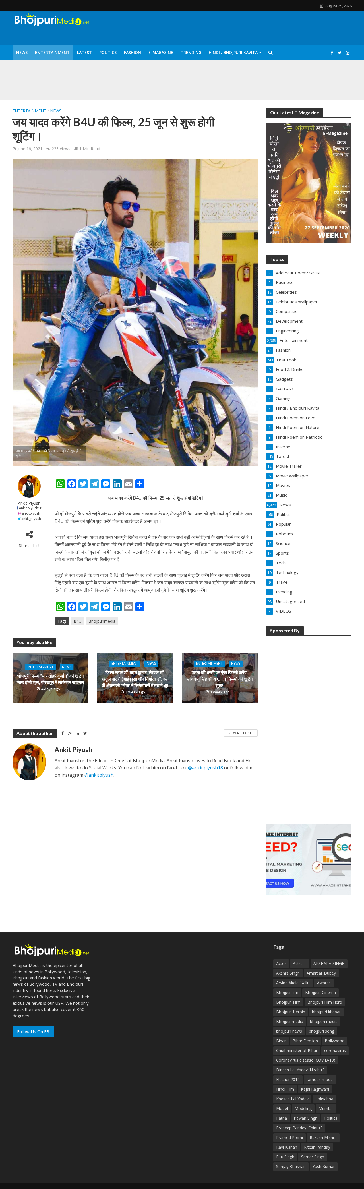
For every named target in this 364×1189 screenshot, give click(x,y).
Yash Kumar (324, 1166)
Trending (191, 52)
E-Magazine (160, 52)
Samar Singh (312, 1156)
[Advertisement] (308, 726)
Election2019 (288, 1079)
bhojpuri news (289, 1031)
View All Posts (241, 733)
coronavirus (335, 1050)
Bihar (281, 1040)
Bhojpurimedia (101, 621)
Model (282, 1108)
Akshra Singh (288, 973)
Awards (324, 982)
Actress (300, 963)
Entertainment (52, 52)
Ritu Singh (285, 1156)
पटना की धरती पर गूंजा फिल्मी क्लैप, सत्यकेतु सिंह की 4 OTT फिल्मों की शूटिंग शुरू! (220, 679)
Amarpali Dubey (321, 973)
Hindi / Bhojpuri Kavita (233, 52)
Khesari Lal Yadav (292, 1098)
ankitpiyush (31, 513)
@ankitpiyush (98, 775)
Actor (281, 963)
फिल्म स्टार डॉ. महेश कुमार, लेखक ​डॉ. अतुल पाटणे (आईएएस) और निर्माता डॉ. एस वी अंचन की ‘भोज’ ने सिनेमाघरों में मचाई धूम (135, 679)
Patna (281, 1118)
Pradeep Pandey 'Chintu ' (299, 1127)
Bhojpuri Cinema (320, 992)
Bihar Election (305, 1040)
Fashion (132, 52)
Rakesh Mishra (323, 1137)
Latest (84, 52)
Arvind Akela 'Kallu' (293, 982)
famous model (320, 1079)
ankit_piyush (31, 518)
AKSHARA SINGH (329, 963)
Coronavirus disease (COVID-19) (305, 1060)
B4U (78, 621)
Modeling (303, 1108)
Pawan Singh (305, 1118)
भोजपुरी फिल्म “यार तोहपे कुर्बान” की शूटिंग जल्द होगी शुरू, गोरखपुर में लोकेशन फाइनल (50, 679)
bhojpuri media (324, 1021)
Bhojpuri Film (288, 1002)
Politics (108, 52)
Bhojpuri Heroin (290, 1011)
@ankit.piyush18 (205, 768)
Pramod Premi (289, 1137)
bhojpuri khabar (326, 1011)
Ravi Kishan (286, 1147)
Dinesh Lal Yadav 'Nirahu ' (300, 1069)
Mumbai (326, 1108)
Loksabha (324, 1098)
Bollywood (334, 1040)
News (22, 52)
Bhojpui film (287, 992)
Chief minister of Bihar (296, 1050)
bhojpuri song (321, 1031)
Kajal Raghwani (315, 1089)
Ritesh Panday (317, 1147)
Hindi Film (285, 1089)
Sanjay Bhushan (291, 1166)
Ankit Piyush (29, 503)
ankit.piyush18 (30, 508)
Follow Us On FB (33, 1031)
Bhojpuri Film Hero (324, 1002)
